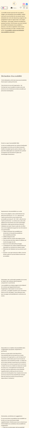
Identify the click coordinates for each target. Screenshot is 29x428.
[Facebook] (26, 4)
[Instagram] (23, 4)
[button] (24, 8)
